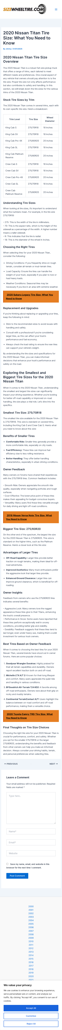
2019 (31, 972)
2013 (31, 952)
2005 (31, 924)
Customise (31, 1016)
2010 (31, 941)
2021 (31, 980)
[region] (31, 1005)
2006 (31, 927)
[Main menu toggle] (56, 9)
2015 (31, 959)
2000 (31, 906)
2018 (31, 969)
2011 (31, 945)
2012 (31, 948)
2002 (31, 913)
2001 (31, 910)
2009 (31, 938)
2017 (31, 965)
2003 (31, 917)
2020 (31, 976)
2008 (31, 934)
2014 (31, 955)
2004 (31, 920)
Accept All (31, 1008)
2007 (31, 931)
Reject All (31, 1023)
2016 (31, 962)
